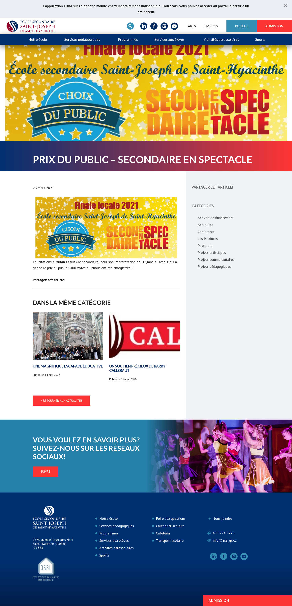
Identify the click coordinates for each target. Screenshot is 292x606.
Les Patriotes (208, 238)
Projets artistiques (212, 252)
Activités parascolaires (221, 39)
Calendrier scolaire (170, 526)
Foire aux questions (171, 518)
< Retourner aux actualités (61, 400)
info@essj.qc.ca (225, 540)
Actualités (205, 224)
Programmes (128, 39)
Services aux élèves (170, 39)
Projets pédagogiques (214, 266)
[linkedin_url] (144, 26)
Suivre (45, 471)
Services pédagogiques (82, 39)
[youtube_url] (174, 26)
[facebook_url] (154, 26)
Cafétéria (163, 533)
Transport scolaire (170, 540)
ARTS (192, 26)
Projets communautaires (216, 259)
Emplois (211, 26)
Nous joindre (222, 518)
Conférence (206, 231)
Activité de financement (216, 217)
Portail (241, 26)
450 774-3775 (224, 533)
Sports (260, 39)
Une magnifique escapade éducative (68, 366)
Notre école (37, 39)
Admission (274, 26)
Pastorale (205, 245)
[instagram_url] (164, 26)
